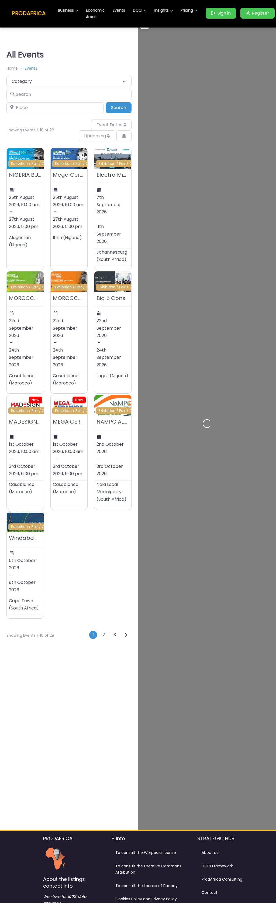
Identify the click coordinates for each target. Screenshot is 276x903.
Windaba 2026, (29, 538)
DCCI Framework (217, 866)
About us (210, 852)
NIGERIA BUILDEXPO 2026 (41, 175)
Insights (161, 10)
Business (66, 10)
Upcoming (95, 136)
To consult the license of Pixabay (146, 885)
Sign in (224, 13)
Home (12, 68)
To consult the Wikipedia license (145, 852)
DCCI (137, 10)
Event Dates (109, 125)
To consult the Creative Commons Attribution (148, 869)
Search (121, 107)
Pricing (187, 10)
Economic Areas (95, 13)
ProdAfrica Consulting (222, 879)
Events (119, 10)
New (35, 400)
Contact (210, 892)
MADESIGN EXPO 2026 (38, 421)
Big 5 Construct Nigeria (127, 298)
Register (260, 13)
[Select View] (124, 135)
